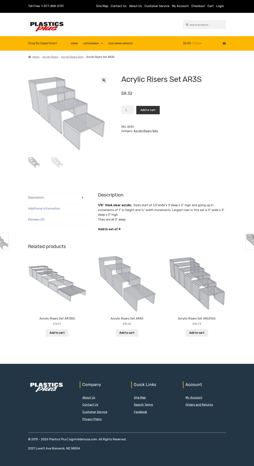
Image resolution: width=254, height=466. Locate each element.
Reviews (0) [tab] (36, 219)
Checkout (198, 6)
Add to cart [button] (57, 332)
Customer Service (156, 6)
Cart (211, 6)
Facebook (140, 412)
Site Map (102, 6)
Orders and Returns (199, 404)
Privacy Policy (92, 419)
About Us (135, 6)
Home (74, 43)
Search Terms (143, 404)
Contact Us (118, 6)
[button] (104, 80)
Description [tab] (36, 197)
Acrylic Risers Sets (72, 57)
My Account (180, 6)
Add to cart (148, 110)
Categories (91, 43)
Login (220, 6)
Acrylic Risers (50, 57)
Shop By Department (42, 43)
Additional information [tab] (44, 208)
